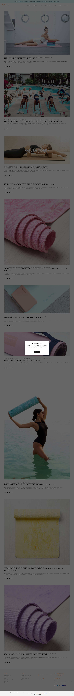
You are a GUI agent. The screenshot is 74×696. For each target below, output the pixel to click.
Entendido (37, 351)
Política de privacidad (36, 693)
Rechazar (39, 694)
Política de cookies (43, 693)
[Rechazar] (72, 693)
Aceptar (35, 694)
